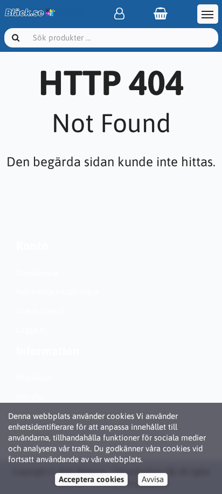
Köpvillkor (34, 377)
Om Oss (30, 396)
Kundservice (37, 273)
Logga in (31, 329)
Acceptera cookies (91, 479)
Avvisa (153, 479)
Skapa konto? (40, 310)
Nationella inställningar (57, 291)
